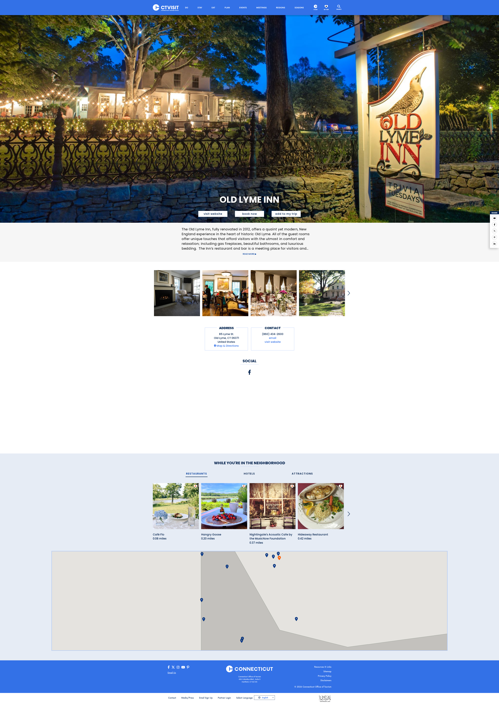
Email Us (172, 672)
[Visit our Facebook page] (249, 372)
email (272, 338)
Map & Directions (228, 346)
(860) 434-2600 (272, 334)
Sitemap (327, 671)
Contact (172, 697)
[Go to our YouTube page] (183, 667)
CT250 (315, 10)
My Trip (326, 10)
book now (249, 214)
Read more (248, 253)
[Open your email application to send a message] (494, 218)
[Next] (348, 293)
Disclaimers (325, 680)
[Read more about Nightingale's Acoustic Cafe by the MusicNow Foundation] (273, 507)
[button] (278, 554)
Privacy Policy (324, 675)
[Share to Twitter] (494, 230)
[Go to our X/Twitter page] (173, 667)
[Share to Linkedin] (494, 243)
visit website (213, 214)
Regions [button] (280, 7)
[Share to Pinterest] (494, 237)
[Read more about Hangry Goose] (224, 507)
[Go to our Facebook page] (169, 667)
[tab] (197, 474)
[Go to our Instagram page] (178, 667)
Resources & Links (322, 666)
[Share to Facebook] (494, 224)
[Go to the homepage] (166, 7)
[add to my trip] (195, 486)
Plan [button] (227, 7)
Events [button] (243, 7)
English (264, 697)
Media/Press (187, 697)
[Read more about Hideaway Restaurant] (321, 507)
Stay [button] (200, 7)
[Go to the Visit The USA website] (324, 698)
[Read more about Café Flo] (176, 507)
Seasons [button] (299, 7)
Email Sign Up (206, 697)
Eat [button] (213, 7)
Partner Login (224, 697)
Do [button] (186, 7)
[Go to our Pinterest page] (188, 667)
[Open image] (177, 293)
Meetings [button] (261, 7)
